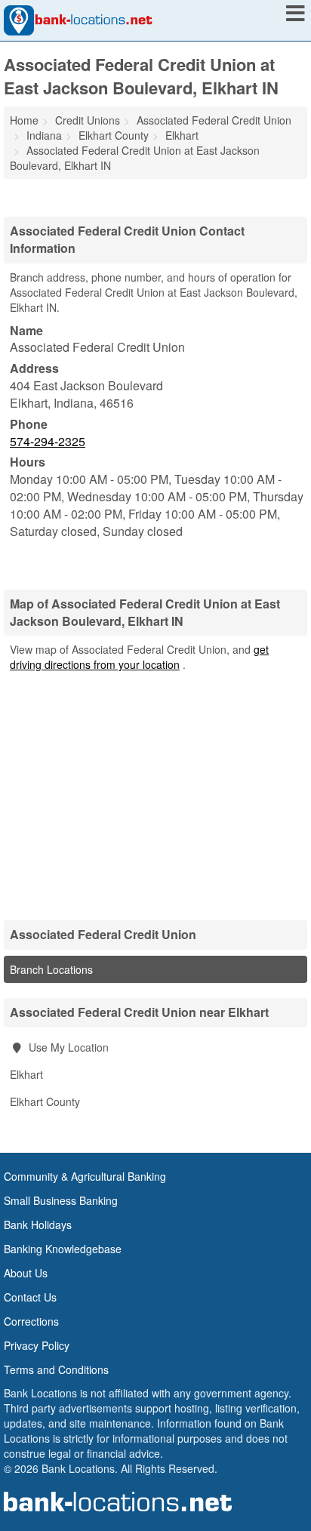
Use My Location (67, 1047)
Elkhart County (45, 1101)
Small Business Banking (61, 1200)
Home (24, 120)
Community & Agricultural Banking (85, 1176)
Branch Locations (51, 969)
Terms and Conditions (56, 1369)
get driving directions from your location (139, 657)
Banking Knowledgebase (63, 1248)
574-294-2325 (47, 441)
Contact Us (30, 1297)
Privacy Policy (36, 1345)
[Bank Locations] (78, 18)
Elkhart (26, 1074)
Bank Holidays (38, 1224)
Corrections (31, 1321)
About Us (26, 1272)
